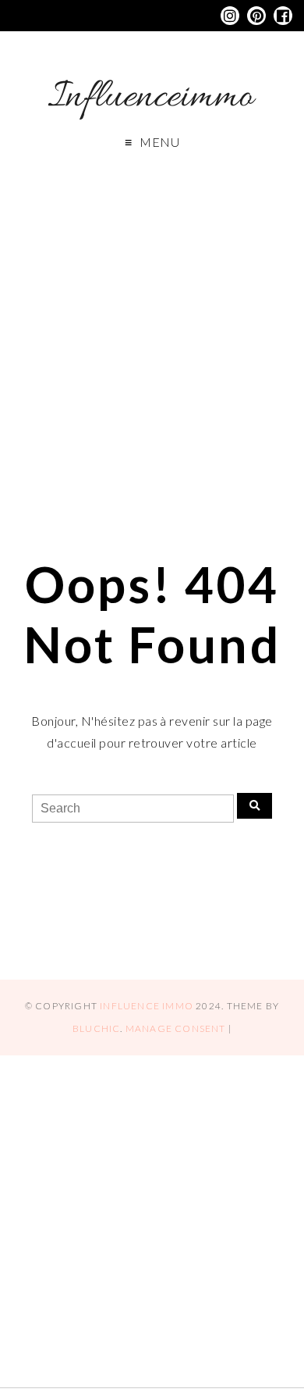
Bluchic (96, 1028)
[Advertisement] (152, 332)
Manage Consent (175, 1028)
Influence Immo (146, 1006)
